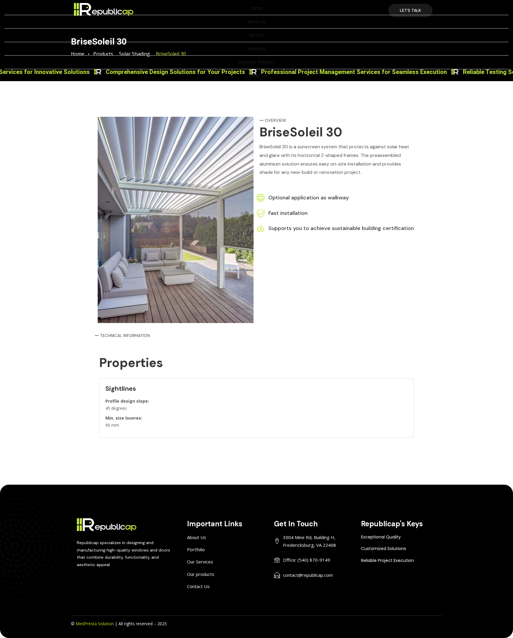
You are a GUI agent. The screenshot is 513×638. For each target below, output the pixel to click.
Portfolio (256, 48)
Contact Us (256, 75)
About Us (256, 21)
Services (257, 35)
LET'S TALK (410, 10)
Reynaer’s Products (256, 62)
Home (256, 8)
